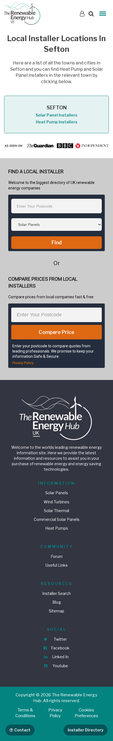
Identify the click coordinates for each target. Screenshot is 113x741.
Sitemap (56, 611)
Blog (56, 602)
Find (57, 242)
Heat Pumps (56, 528)
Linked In (60, 656)
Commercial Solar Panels (57, 519)
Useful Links (57, 565)
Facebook (59, 648)
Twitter (60, 639)
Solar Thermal (56, 510)
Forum (57, 556)
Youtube (60, 665)
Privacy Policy (22, 363)
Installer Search (56, 593)
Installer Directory (85, 730)
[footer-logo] (56, 417)
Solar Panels (56, 492)
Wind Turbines (56, 501)
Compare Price (56, 332)
